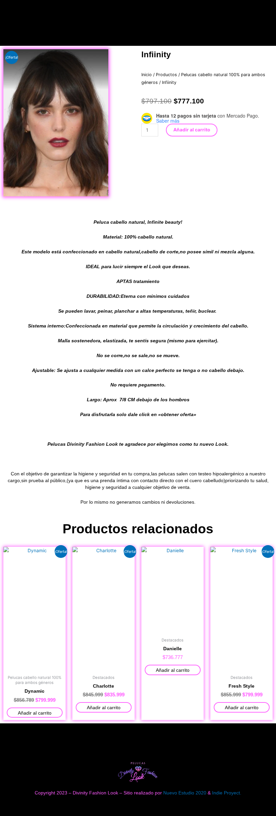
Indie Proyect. (226, 792)
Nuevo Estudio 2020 (184, 792)
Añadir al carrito (191, 129)
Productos (166, 74)
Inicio (146, 74)
